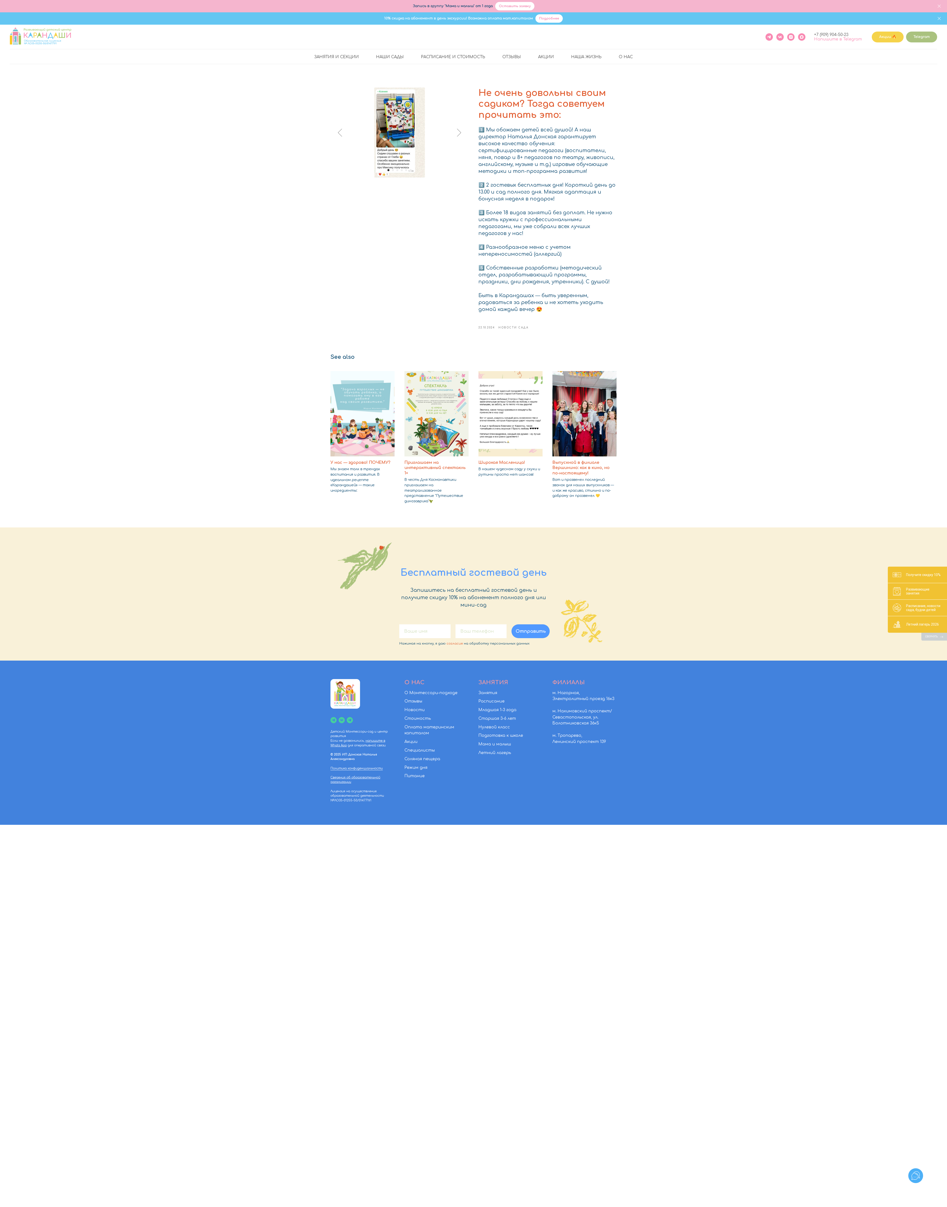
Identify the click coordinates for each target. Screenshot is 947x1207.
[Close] (939, 6)
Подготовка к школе (500, 735)
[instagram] (791, 37)
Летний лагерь (494, 753)
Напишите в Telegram (838, 39)
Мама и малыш (494, 744)
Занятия (487, 693)
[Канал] (333, 720)
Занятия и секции (336, 57)
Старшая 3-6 (492, 718)
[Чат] (350, 720)
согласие (455, 643)
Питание (414, 776)
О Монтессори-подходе (430, 693)
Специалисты (419, 750)
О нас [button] (626, 57)
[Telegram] (769, 37)
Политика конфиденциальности (356, 768)
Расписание (491, 701)
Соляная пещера (422, 759)
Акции (546, 57)
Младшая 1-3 (491, 710)
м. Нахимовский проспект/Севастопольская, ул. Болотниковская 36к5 (582, 717)
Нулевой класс (494, 727)
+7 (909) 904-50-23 (831, 35)
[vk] (342, 720)
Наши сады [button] (390, 57)
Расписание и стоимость (453, 57)
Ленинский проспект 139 (579, 741)
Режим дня (415, 767)
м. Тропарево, (567, 735)
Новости (414, 710)
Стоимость (417, 718)
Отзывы (511, 57)
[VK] (780, 37)
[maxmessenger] (801, 37)
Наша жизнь (586, 57)
